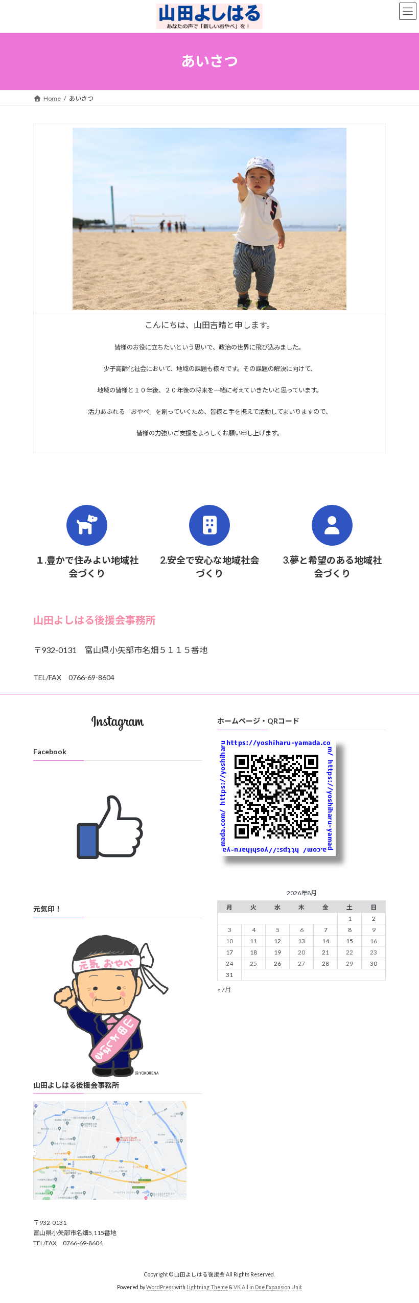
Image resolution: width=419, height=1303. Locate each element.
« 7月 (224, 989)
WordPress (160, 1287)
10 (229, 941)
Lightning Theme (207, 1287)
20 (301, 952)
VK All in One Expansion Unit (268, 1287)
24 (229, 963)
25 (253, 963)
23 (373, 952)
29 (349, 963)
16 (373, 941)
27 (301, 963)
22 (349, 952)
